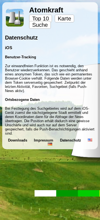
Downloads (18, 140)
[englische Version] (90, 140)
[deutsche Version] (50, 144)
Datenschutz (71, 140)
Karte (64, 18)
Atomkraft (46, 10)
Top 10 (40, 18)
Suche (40, 25)
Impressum (44, 140)
